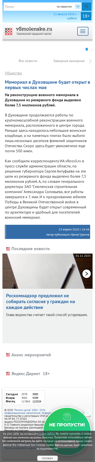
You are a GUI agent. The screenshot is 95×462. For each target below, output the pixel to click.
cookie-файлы (47, 433)
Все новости (28, 61)
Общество (13, 73)
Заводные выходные (69, 61)
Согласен (47, 458)
